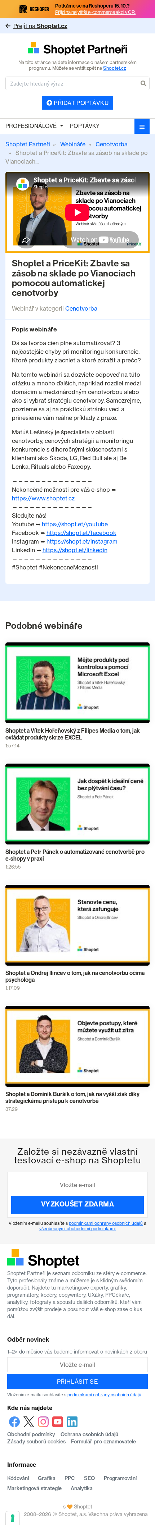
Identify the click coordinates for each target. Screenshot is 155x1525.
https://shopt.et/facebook (81, 532)
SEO (89, 1478)
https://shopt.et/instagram (82, 541)
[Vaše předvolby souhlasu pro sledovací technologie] (12, 1518)
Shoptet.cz (114, 68)
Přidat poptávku (80, 102)
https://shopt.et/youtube (75, 524)
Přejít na (40, 25)
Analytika (82, 1488)
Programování (120, 1478)
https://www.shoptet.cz (43, 498)
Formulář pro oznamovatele (103, 1441)
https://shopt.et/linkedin (75, 550)
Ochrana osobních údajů (89, 1434)
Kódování (18, 1478)
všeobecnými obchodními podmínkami (77, 1228)
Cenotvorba (81, 308)
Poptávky (84, 126)
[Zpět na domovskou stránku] (77, 49)
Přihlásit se (77, 1381)
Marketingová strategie (34, 1488)
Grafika (47, 1478)
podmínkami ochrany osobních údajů (106, 1223)
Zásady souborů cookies (36, 1441)
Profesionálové (31, 126)
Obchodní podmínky (31, 1434)
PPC (70, 1478)
